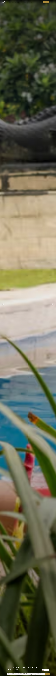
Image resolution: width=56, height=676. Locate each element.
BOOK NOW (47, 673)
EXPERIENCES (17, 2)
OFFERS (21, 2)
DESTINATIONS (8, 2)
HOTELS (13, 2)
